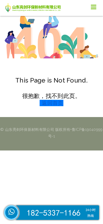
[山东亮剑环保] (34, 8)
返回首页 (52, 103)
